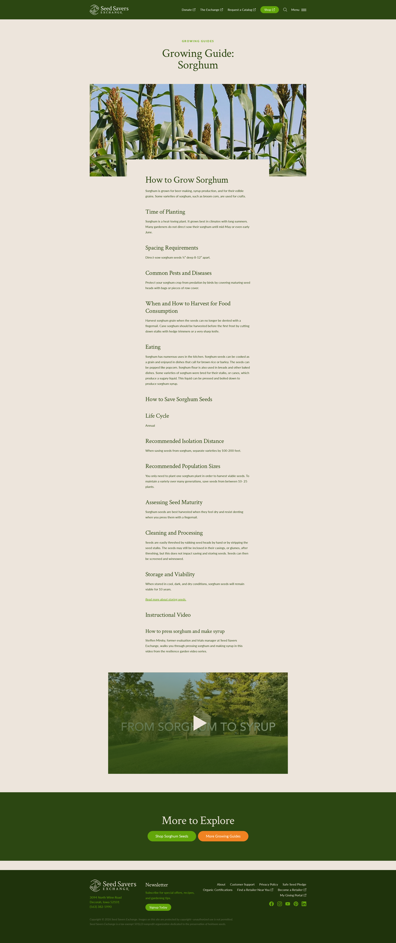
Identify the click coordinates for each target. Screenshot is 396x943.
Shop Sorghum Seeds (171, 836)
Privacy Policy (268, 884)
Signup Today (158, 907)
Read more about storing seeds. (165, 599)
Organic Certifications (217, 890)
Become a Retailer (290, 890)
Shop (268, 9)
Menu (295, 9)
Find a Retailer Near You (253, 890)
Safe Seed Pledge (294, 884)
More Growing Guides (223, 836)
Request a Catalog (240, 9)
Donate (187, 9)
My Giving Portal (291, 895)
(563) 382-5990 (101, 906)
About (221, 884)
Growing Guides (198, 41)
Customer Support (242, 884)
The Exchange (210, 9)
